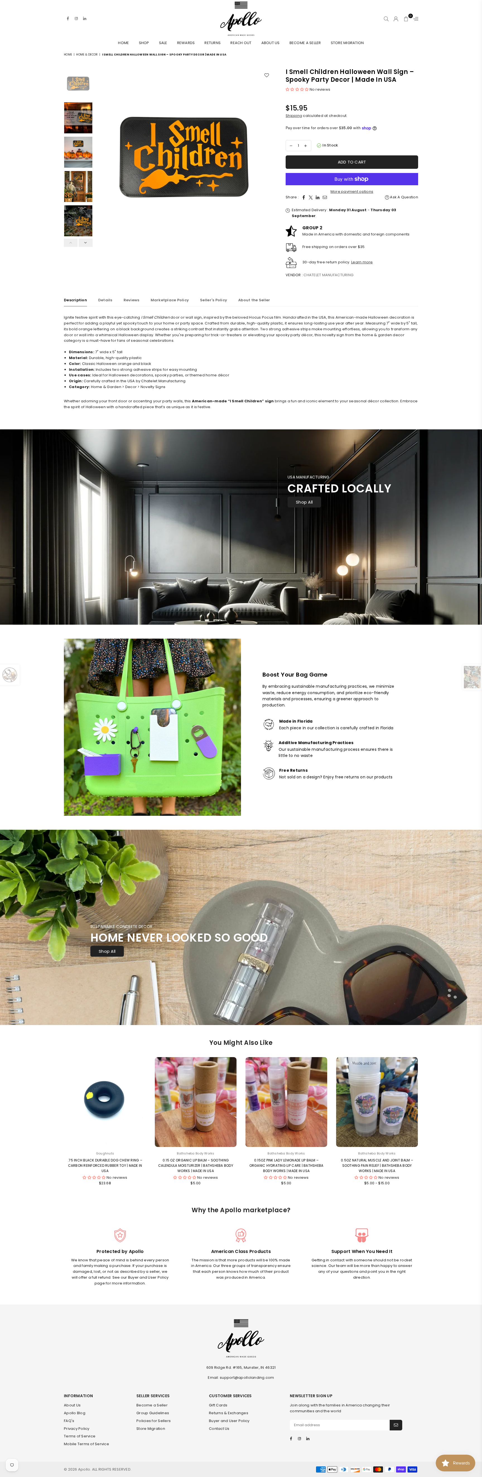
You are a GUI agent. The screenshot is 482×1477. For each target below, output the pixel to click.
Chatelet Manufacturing (328, 275)
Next (268, 157)
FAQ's (69, 1420)
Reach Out (240, 42)
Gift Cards (218, 1405)
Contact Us (219, 1428)
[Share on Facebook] (303, 197)
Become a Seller (305, 42)
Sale (163, 42)
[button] (298, 89)
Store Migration (347, 42)
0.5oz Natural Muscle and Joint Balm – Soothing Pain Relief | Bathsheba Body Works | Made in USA (377, 1165)
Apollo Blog (74, 1413)
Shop (144, 42)
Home (123, 42)
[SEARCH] (386, 19)
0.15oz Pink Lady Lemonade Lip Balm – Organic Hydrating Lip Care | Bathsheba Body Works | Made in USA (286, 1165)
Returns (212, 42)
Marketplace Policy (170, 300)
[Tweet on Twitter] (310, 197)
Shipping (294, 115)
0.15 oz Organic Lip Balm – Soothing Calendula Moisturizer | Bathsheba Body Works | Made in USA (195, 1165)
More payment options (352, 191)
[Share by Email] (325, 197)
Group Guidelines (152, 1413)
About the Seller (254, 300)
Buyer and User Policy (229, 1420)
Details (105, 300)
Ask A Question (403, 197)
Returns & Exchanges (228, 1413)
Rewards (186, 42)
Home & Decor (87, 54)
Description (75, 300)
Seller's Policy (213, 300)
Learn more (362, 262)
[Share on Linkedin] (317, 197)
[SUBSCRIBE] (396, 1425)
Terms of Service (79, 1436)
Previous (100, 157)
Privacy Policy (77, 1428)
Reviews (131, 300)
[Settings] (414, 19)
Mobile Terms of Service (86, 1444)
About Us (270, 42)
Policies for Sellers (153, 1420)
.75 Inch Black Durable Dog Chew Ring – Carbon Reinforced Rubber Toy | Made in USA (105, 1165)
